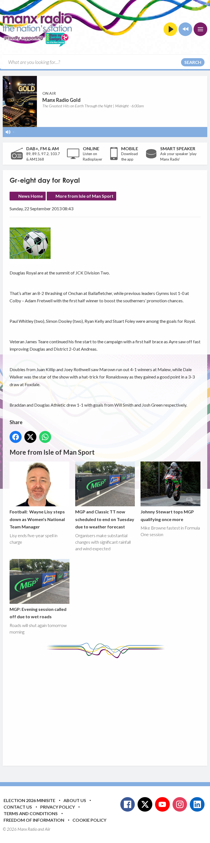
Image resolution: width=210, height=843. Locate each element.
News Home (30, 196)
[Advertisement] (110, 708)
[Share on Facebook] (16, 437)
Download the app (129, 156)
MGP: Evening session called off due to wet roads (38, 613)
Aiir (47, 829)
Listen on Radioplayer (92, 156)
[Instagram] (180, 804)
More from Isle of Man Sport (84, 196)
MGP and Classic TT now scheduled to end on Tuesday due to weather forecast (104, 519)
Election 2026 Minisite (29, 800)
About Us (74, 800)
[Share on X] (30, 437)
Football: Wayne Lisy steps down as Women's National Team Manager (37, 519)
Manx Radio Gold (61, 100)
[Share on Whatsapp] (45, 437)
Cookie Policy (89, 820)
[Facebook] (127, 804)
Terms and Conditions (31, 813)
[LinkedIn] (197, 804)
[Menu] (200, 29)
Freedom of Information (34, 820)
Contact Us (18, 806)
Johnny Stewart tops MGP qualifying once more (167, 515)
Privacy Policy (57, 806)
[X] (145, 804)
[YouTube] (162, 804)
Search (192, 62)
